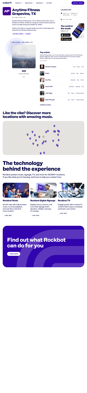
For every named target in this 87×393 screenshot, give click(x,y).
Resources (39, 3)
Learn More (8, 215)
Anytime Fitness (18, 33)
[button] (43, 137)
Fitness (28, 33)
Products (18, 3)
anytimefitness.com (18, 17)
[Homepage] (7, 2)
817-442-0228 (67, 19)
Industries (28, 3)
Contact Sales (78, 3)
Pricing (49, 3)
